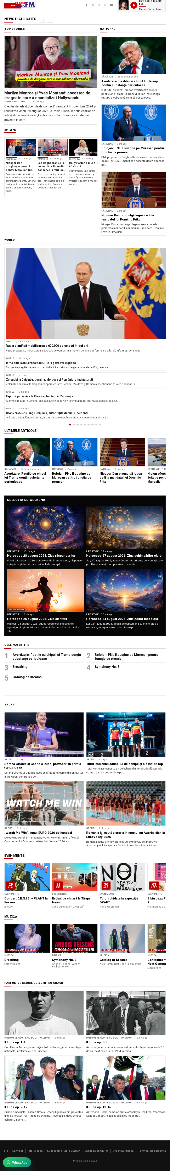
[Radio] (100, 424)
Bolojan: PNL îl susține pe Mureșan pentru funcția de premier (126, 657)
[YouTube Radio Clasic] (111, 5)
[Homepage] (70, 424)
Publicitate (35, 1151)
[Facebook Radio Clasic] (86, 5)
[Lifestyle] (88, 424)
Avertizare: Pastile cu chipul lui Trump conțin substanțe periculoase (47, 657)
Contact (17, 1151)
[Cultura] (85, 424)
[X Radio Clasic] (93, 5)
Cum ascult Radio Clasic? (63, 1151)
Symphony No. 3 (107, 667)
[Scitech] (92, 424)
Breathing (20, 667)
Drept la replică (123, 1151)
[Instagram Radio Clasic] (99, 5)
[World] (77, 424)
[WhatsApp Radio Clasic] (105, 5)
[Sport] (96, 424)
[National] (74, 424)
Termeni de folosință (152, 1151)
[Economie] (81, 424)
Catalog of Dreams (27, 677)
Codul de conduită (96, 1151)
